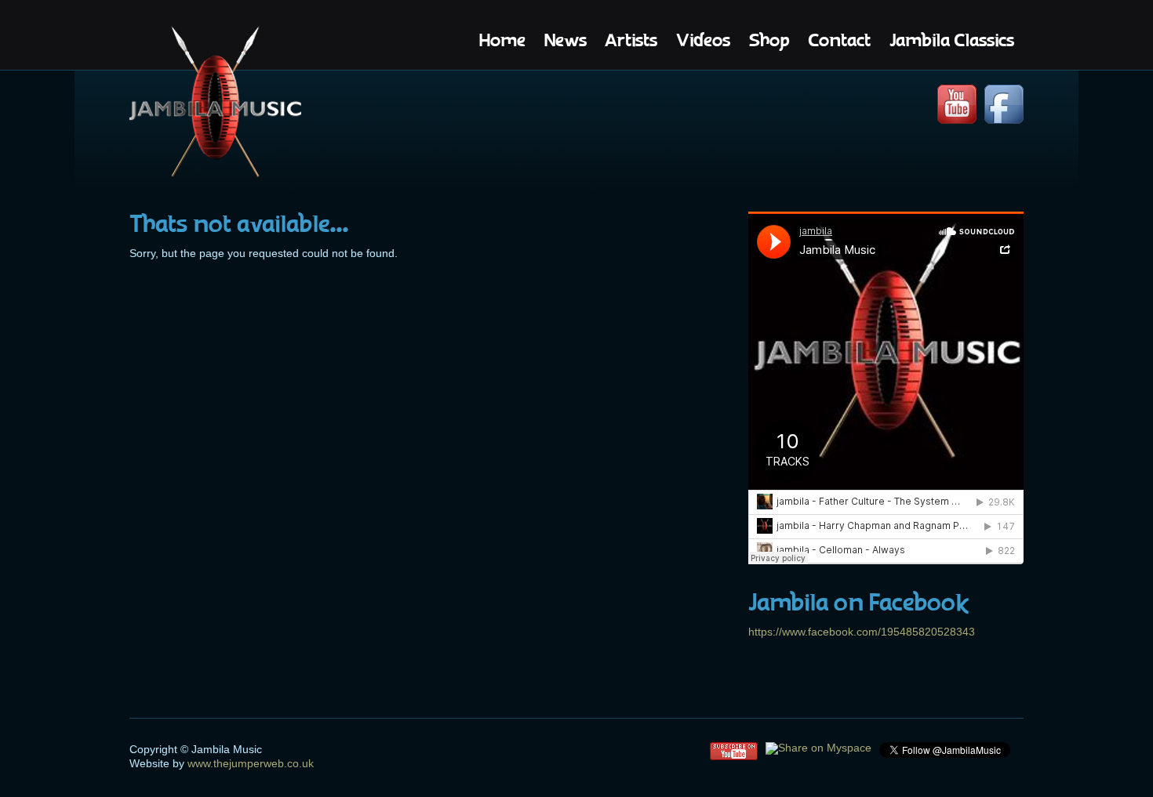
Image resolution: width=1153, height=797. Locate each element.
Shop (769, 40)
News (565, 40)
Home (502, 40)
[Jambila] (215, 103)
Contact (839, 40)
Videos (703, 40)
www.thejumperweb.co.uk (249, 763)
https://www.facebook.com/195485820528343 (861, 631)
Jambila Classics (951, 40)
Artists (631, 40)
